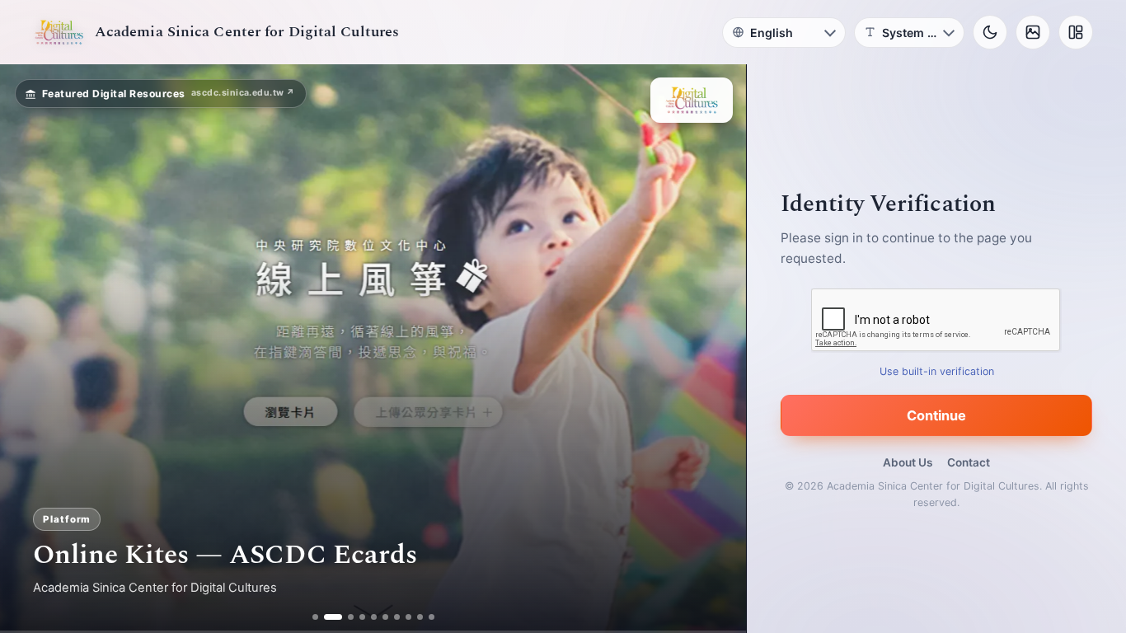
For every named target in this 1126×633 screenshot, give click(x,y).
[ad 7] (397, 617)
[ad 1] (315, 617)
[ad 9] (420, 617)
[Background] (1033, 32)
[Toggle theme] (990, 32)
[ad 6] (385, 617)
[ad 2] (327, 617)
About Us (907, 462)
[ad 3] (344, 617)
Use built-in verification (937, 371)
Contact (968, 462)
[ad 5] (374, 617)
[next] (716, 349)
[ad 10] (431, 617)
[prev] (30, 349)
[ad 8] (408, 617)
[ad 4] (362, 617)
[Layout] (1075, 32)
